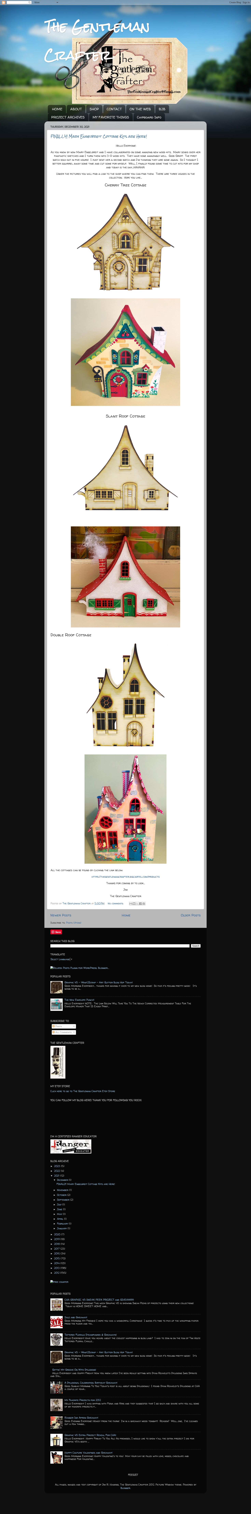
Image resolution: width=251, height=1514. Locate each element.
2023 (57, 1166)
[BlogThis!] (134, 903)
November (63, 1190)
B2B (162, 109)
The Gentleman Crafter (76, 903)
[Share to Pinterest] (143, 903)
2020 (57, 1234)
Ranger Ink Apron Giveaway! (81, 1417)
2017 (57, 1248)
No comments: (116, 903)
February (63, 1223)
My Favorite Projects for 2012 (83, 1400)
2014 (57, 1263)
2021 (57, 1175)
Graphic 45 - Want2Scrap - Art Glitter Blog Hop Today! (99, 982)
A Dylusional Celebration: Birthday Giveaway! (91, 1382)
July (59, 1204)
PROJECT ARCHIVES (68, 117)
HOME (57, 109)
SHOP (94, 109)
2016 (57, 1253)
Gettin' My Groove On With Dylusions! (74, 1369)
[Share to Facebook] (140, 903)
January (62, 1228)
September (63, 1199)
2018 (57, 1244)
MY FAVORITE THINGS (111, 117)
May (60, 1214)
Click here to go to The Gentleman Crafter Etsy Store (82, 1091)
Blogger (125, 1488)
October (62, 1195)
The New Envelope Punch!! (79, 1000)
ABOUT (76, 109)
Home (126, 915)
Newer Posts (60, 915)
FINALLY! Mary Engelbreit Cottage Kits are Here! (99, 136)
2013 (57, 1268)
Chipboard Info (149, 117)
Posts (58, 1026)
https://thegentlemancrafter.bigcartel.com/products (126, 877)
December (63, 1180)
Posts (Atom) (73, 922)
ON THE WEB (140, 109)
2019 (57, 1239)
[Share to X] (137, 903)
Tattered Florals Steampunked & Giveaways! (91, 1334)
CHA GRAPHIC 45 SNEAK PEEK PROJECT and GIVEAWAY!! (99, 1299)
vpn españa (54, 1285)
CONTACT (114, 109)
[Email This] (131, 903)
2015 (57, 1258)
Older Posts (191, 915)
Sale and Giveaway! (76, 1317)
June (60, 1209)
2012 (57, 1273)
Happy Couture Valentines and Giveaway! (88, 1452)
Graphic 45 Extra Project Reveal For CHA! (90, 1435)
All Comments (63, 1032)
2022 (57, 1171)
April (60, 1219)
